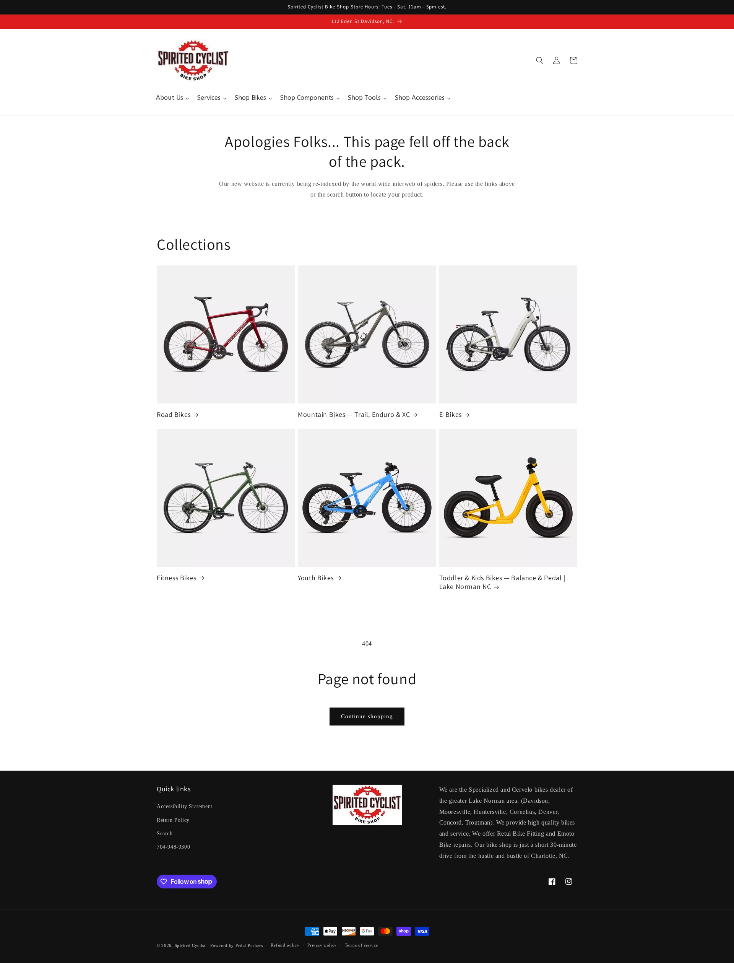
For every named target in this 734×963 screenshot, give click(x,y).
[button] (539, 60)
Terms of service (361, 945)
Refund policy (285, 945)
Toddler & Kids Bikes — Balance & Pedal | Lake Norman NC (502, 582)
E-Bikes (450, 414)
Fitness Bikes (176, 577)
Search (165, 833)
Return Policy (173, 820)
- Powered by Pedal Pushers (235, 945)
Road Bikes (174, 414)
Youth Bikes (316, 577)
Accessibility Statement (185, 806)
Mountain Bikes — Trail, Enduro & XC (354, 414)
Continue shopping (367, 716)
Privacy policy (322, 945)
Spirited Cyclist (190, 945)
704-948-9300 (173, 847)
